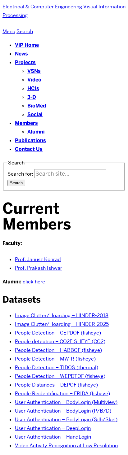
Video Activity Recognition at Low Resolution (66, 445)
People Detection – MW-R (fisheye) (55, 359)
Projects (25, 62)
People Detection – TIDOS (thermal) (56, 367)
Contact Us (29, 149)
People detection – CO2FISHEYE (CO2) (60, 341)
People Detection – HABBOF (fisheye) (58, 350)
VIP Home (27, 45)
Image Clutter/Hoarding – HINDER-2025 (62, 324)
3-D (31, 97)
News (21, 53)
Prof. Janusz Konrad (38, 259)
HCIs (33, 88)
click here (34, 281)
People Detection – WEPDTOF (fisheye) (60, 376)
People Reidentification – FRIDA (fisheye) (62, 393)
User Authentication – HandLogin (53, 437)
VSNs (34, 71)
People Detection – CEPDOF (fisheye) (58, 333)
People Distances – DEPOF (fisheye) (56, 385)
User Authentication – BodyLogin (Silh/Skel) (66, 419)
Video (34, 80)
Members (26, 123)
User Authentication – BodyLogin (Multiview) (66, 402)
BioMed (36, 106)
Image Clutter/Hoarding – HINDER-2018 (61, 315)
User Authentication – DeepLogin (53, 428)
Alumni (36, 132)
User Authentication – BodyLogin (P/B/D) (63, 411)
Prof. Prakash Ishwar (38, 268)
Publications (30, 140)
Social (35, 114)
